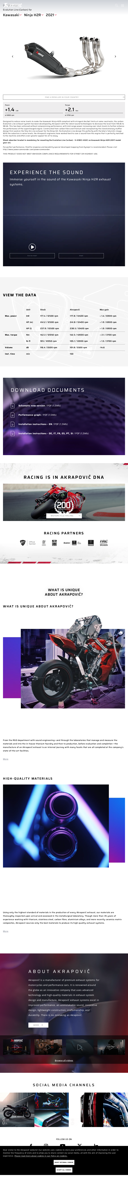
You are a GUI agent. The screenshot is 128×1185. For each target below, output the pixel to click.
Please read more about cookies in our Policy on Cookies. (41, 1156)
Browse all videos (64, 1060)
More (5, 759)
